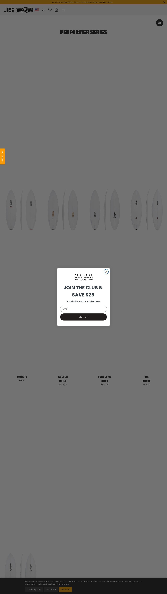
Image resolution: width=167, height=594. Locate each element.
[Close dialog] (106, 271)
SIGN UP (83, 317)
